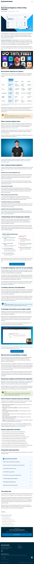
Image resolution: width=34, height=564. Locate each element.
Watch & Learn (20, 547)
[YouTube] (2, 551)
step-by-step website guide (17, 423)
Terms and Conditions (22, 562)
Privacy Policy (27, 562)
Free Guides (20, 546)
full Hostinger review (15, 348)
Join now (32, 557)
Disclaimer (31, 562)
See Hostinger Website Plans (17, 351)
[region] (17, 90)
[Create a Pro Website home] (7, 1)
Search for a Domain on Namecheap (17, 264)
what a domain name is (14, 127)
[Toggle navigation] (32, 1)
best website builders (19, 426)
